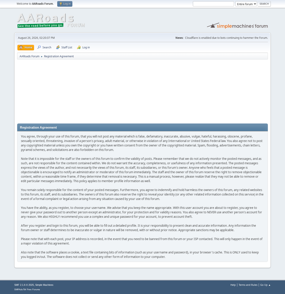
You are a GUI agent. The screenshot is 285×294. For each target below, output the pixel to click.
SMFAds (18, 289)
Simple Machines (44, 285)
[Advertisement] (142, 92)
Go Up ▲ (265, 284)
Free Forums (33, 289)
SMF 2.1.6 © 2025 (24, 285)
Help (233, 284)
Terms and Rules (248, 284)
